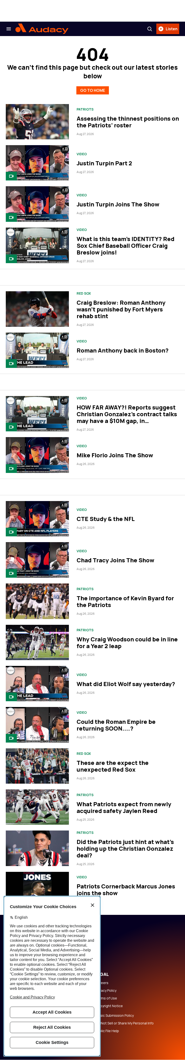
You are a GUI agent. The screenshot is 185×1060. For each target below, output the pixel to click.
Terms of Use (106, 998)
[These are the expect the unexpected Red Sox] (37, 766)
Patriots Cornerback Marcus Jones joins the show (126, 889)
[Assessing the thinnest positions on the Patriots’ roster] (37, 121)
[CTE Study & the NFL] (37, 518)
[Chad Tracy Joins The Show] (37, 560)
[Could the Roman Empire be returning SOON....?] (37, 724)
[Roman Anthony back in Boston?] (37, 350)
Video (82, 154)
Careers (101, 983)
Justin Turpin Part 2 (104, 163)
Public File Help (107, 1031)
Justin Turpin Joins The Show (118, 204)
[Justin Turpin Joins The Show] (37, 204)
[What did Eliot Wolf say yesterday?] (37, 683)
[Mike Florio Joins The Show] (37, 455)
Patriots (85, 109)
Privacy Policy (105, 990)
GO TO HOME (92, 90)
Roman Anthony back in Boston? (123, 350)
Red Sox (84, 293)
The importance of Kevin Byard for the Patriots (125, 601)
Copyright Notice (109, 1006)
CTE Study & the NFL (106, 519)
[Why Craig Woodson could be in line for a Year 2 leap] (37, 642)
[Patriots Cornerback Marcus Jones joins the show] (37, 889)
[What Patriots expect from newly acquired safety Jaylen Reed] (37, 807)
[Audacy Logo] (41, 29)
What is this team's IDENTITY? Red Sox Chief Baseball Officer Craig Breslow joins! (125, 245)
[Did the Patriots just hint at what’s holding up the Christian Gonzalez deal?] (37, 848)
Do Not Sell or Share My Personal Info (124, 1023)
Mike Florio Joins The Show (115, 455)
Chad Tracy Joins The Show (115, 560)
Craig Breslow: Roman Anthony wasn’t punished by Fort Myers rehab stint (121, 309)
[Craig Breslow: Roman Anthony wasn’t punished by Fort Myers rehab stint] (37, 309)
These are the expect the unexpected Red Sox (113, 766)
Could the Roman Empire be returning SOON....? (116, 725)
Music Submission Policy (114, 1015)
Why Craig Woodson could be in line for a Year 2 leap (127, 642)
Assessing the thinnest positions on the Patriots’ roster (128, 121)
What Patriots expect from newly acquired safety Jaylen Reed (124, 807)
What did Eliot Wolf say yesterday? (126, 684)
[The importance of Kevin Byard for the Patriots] (37, 601)
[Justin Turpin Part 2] (37, 162)
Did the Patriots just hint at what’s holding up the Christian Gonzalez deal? (125, 848)
